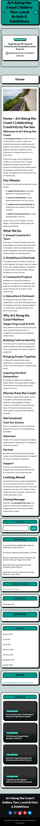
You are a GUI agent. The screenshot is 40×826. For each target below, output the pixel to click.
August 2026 (8, 634)
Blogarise (30, 820)
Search (20, 522)
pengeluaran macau (16, 682)
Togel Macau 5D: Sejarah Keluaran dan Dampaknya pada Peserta (19, 782)
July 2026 (6, 639)
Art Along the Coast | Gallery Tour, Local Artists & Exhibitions (19, 12)
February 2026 (8, 650)
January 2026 (8, 655)
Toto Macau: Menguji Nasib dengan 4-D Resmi (20, 553)
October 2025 (8, 665)
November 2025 (9, 660)
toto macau (28, 682)
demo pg (6, 682)
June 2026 (7, 644)
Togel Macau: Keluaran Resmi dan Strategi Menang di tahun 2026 (20, 46)
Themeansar (19, 823)
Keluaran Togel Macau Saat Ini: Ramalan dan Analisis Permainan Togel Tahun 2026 (20, 760)
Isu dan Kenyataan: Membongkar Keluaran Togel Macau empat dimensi (20, 716)
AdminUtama (13, 53)
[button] (36, 47)
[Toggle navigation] (3, 12)
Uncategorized (20, 39)
